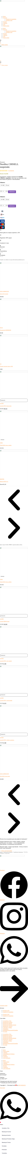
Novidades (4, 1146)
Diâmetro (2, 182)
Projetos (5, 21)
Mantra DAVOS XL (4, 481)
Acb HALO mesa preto (5, 776)
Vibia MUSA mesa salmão (5, 445)
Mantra (2, 479)
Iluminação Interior (8, 852)
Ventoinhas (5, 1029)
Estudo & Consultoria (11, 19)
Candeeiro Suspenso (18, 852)
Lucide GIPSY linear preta (5, 405)
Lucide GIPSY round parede (6, 700)
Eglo (1, 327)
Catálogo (5, 23)
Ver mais (5, 1031)
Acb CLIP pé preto (4, 293)
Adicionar (12, 191)
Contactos (5, 1056)
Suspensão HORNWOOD (5, 330)
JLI (0, 364)
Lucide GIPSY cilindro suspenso (7, 740)
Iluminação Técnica (7, 1026)
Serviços (5, 17)
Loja (4, 24)
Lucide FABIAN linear (4, 621)
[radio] (2, 185)
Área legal (2, 1087)
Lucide (2, 403)
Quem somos (6, 25)
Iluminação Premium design (9, 1025)
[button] (4, 65)
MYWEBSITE (22, 1085)
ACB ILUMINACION (4, 291)
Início (1, 852)
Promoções (4, 1149)
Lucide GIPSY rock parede (6, 661)
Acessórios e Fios (7, 1021)
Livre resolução (6, 1058)
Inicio (4, 16)
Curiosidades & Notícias (8, 1054)
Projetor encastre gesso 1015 (6, 366)
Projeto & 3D (9, 20)
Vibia (1, 442)
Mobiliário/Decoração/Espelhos (10, 1030)
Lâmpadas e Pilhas (7, 1027)
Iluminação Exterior (7, 1022)
